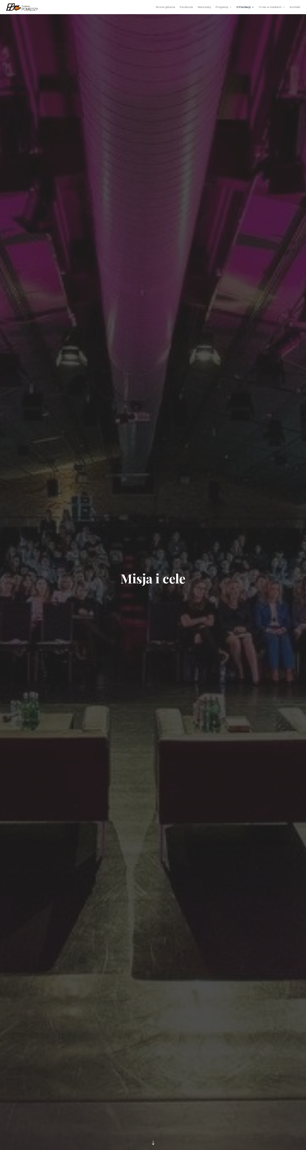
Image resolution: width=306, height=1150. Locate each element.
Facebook (186, 7)
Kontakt (295, 7)
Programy (222, 7)
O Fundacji (243, 7)
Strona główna (165, 7)
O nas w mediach (270, 7)
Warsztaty (204, 7)
